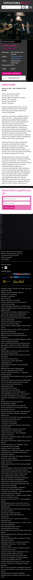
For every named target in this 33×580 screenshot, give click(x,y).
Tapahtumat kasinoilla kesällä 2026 (11, 559)
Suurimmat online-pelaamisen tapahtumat (13, 405)
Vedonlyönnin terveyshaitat (9, 294)
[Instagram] (5, 267)
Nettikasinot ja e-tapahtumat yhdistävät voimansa (15, 450)
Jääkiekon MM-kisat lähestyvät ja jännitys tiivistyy (15, 561)
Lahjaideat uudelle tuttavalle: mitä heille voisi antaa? (16, 288)
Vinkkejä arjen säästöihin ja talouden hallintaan (14, 557)
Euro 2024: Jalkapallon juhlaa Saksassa (12, 370)
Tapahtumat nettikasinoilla (9, 423)
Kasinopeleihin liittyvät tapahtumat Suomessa (14, 470)
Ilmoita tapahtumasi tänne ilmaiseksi (11, 251)
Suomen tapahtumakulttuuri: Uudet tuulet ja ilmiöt (16, 472)
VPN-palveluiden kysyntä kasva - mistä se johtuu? (15, 394)
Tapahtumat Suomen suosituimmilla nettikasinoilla (15, 380)
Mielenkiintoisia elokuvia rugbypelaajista (12, 368)
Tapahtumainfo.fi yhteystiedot (10, 255)
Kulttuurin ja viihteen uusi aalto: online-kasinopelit (15, 411)
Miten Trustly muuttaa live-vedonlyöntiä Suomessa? (16, 567)
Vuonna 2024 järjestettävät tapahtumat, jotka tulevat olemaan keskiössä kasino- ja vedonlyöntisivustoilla (14, 384)
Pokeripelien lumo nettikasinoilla (10, 390)
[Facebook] (2, 267)
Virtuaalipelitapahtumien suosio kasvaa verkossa (15, 503)
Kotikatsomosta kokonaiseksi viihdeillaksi (13, 573)
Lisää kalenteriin (14, 78)
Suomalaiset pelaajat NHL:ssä (9, 359)
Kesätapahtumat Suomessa (9, 421)
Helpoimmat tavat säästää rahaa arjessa (12, 333)
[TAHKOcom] (16, 274)
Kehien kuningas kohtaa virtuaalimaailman (13, 392)
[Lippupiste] (5, 277)
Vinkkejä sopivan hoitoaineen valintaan (12, 292)
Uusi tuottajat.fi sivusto (8, 409)
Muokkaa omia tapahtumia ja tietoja (11, 253)
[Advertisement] (16, 232)
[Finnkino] (7, 281)
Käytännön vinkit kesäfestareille (10, 448)
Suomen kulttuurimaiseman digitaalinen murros (15, 552)
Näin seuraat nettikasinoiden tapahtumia (13, 316)
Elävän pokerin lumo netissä (9, 388)
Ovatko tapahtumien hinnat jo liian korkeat (13, 302)
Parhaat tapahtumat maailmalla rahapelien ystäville (16, 339)
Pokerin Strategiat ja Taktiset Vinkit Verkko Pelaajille (16, 468)
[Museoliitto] (24, 274)
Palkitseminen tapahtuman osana (10, 513)
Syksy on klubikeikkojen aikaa (9, 341)
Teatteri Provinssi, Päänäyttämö (17, 58)
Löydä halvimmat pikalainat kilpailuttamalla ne (14, 481)
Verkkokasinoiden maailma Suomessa (12, 554)
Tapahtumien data (6, 290)
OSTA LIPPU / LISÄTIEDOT (11, 73)
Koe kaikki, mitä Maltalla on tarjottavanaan (13, 396)
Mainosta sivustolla (6, 257)
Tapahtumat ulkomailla (7, 304)
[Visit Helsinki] (7, 274)
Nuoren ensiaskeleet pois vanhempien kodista (14, 407)
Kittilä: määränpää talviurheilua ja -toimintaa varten (16, 306)
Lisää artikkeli (5, 259)
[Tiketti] (11, 277)
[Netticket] (16, 277)
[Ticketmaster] (24, 277)
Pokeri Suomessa (6, 298)
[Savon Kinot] (18, 281)
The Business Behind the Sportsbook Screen (14, 556)
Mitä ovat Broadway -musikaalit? (10, 300)
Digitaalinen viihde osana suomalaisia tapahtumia (15, 542)
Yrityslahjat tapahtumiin (8, 296)
